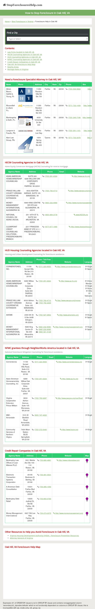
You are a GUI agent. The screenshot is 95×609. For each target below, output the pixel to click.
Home (7, 21)
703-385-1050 (45, 486)
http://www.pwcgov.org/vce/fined (70, 398)
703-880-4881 (45, 460)
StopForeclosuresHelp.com (24, 5)
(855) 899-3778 (51, 214)
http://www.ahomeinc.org (69, 315)
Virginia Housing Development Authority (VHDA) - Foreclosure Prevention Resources (44, 535)
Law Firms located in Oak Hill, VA (20, 52)
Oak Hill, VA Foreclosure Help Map (21, 64)
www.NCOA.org (81, 214)
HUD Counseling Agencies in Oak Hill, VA (24, 57)
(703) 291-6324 (51, 176)
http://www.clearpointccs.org (81, 226)
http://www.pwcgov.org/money (82, 190)
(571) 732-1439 (74, 105)
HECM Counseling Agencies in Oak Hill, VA (24, 54)
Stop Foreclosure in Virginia (22, 21)
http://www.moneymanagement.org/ (69, 513)
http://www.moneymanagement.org (69, 327)
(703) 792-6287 (41, 398)
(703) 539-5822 (74, 89)
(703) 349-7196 (74, 117)
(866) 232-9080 (51, 202)
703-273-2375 (45, 513)
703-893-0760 (45, 498)
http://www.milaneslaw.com (69, 460)
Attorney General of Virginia (21, 538)
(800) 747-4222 (41, 415)
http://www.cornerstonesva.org (69, 266)
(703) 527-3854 (45, 315)
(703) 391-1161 (74, 130)
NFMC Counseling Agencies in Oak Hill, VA (24, 59)
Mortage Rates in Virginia (17, 69)
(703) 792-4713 (51, 190)
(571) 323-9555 (45, 266)
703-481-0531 (45, 474)
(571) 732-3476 (74, 137)
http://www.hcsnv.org (70, 429)
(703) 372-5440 (41, 429)
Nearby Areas (13, 67)
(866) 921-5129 (45, 332)
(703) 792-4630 (45, 303)
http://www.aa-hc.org (81, 176)
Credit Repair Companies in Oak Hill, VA (23, 62)
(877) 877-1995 (51, 226)
